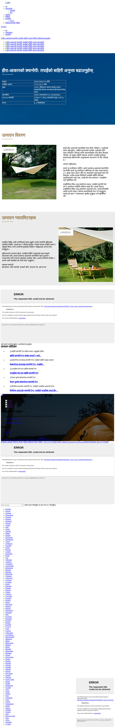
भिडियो (7, 17)
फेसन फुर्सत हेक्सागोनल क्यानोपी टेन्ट (24, 382)
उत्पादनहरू (8, 9)
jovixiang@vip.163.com (13, 423)
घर (6, 7)
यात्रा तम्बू (39, 440)
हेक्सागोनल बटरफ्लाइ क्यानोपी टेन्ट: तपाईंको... (27, 364)
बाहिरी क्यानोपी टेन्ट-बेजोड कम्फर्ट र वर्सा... (25, 356)
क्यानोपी (12, 11)
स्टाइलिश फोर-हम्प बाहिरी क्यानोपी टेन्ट (24, 373)
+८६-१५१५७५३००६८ (12, 418)
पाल (11, 13)
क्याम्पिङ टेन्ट (12, 440)
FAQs (12, 21)
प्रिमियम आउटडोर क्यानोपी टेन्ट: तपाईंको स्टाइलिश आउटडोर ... (34, 390)
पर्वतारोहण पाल (30, 440)
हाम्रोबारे (8, 19)
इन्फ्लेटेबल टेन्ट (48, 440)
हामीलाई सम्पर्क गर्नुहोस (12, 23)
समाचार (7, 15)
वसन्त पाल (21, 440)
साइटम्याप (42, 438)
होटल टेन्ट (4, 440)
